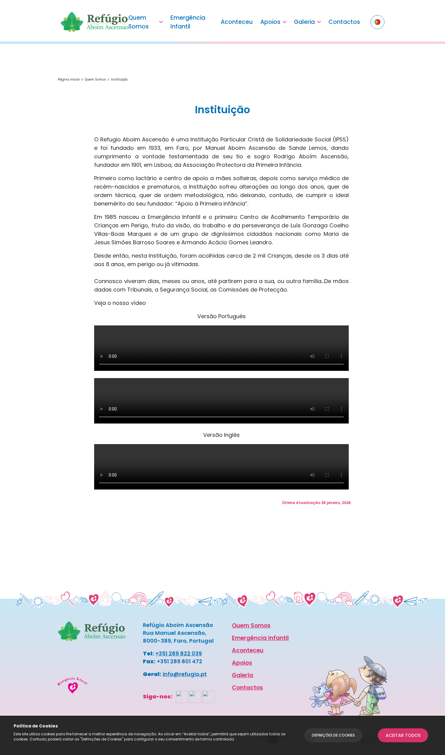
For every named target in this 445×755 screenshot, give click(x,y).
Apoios (270, 22)
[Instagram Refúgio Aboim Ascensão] (195, 696)
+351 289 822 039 (178, 653)
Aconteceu (237, 22)
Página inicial (69, 79)
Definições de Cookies (333, 735)
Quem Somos (138, 22)
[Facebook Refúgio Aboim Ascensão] (182, 696)
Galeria (304, 22)
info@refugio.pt (185, 674)
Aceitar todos (403, 735)
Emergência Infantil (187, 22)
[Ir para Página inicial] (94, 22)
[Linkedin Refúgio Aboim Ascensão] (209, 696)
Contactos (344, 22)
